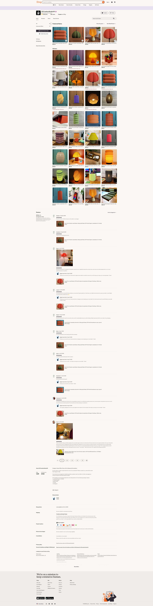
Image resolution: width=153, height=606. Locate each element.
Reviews (43, 18)
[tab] (43, 23)
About (49, 18)
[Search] (103, 2)
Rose (57, 248)
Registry (90, 4)
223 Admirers (38, 41)
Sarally (57, 314)
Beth (57, 331)
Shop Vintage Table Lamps (61, 561)
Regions (114, 603)
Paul (57, 421)
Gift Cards (97, 4)
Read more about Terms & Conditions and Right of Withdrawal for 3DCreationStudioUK (72, 547)
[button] (104, 12)
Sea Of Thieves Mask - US (41, 555)
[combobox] (72, 2)
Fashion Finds (77, 4)
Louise (57, 289)
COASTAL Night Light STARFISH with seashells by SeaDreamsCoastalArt (66, 560)
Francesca (58, 398)
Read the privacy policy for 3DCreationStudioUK (65, 543)
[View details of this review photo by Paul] (64, 431)
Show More (76, 566)
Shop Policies (56, 18)
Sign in (108, 2)
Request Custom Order (44, 30)
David (61, 273)
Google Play (50, 598)
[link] (57, 460)
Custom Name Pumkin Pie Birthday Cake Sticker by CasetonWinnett (107, 556)
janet (57, 353)
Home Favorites (69, 4)
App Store (41, 598)
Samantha (58, 375)
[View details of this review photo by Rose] (64, 258)
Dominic (57, 215)
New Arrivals (61, 4)
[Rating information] (42, 14)
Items (37, 18)
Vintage (84, 4)
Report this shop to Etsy (40, 45)
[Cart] (114, 2)
